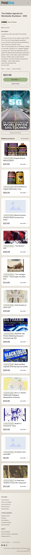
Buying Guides (5, 508)
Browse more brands (15, 132)
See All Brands (5, 520)
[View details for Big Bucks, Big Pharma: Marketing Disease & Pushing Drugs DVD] (15, 324)
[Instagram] (6, 545)
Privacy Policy (16, 542)
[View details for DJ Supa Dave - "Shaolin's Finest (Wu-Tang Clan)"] (15, 471)
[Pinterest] (4, 545)
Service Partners (5, 524)
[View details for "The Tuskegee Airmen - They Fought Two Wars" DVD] (15, 265)
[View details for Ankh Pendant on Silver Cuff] (15, 296)
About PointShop (5, 531)
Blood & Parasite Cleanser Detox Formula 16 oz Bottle (14, 217)
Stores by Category (6, 502)
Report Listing (15, 83)
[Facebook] (2, 545)
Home (2, 68)
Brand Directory (5, 506)
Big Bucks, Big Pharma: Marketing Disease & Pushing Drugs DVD (13, 336)
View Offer (14, 79)
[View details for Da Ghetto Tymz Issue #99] (15, 443)
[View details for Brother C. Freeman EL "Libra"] (15, 414)
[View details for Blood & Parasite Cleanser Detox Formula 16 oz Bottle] (15, 206)
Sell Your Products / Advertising (9, 534)
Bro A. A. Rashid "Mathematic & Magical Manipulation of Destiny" (14, 395)
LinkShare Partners (6, 522)
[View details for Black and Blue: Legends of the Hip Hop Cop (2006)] (15, 355)
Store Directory (5, 500)
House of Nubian (16, 68)
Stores (8, 68)
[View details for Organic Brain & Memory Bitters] (15, 149)
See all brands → (25, 138)
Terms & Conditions (5, 542)
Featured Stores (5, 515)
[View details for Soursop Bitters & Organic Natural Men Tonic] (15, 177)
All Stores (3, 518)
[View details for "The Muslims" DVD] (15, 237)
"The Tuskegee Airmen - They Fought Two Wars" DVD (14, 277)
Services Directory (6, 504)
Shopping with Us (5, 536)
